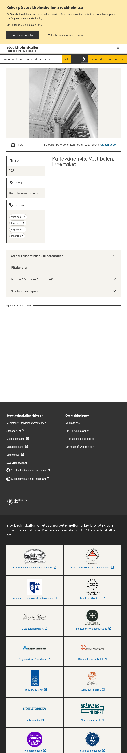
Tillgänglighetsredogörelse (80, 439)
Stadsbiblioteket (15, 446)
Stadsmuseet (108, 144)
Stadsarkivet (13, 454)
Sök (66, 58)
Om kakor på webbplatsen (79, 446)
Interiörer (16, 223)
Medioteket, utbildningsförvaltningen (26, 423)
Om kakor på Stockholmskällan (23, 24)
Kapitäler (16, 229)
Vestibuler (16, 216)
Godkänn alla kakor (22, 35)
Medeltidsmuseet (15, 439)
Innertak (16, 235)
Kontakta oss (72, 423)
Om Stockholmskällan (77, 431)
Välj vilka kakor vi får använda (65, 35)
